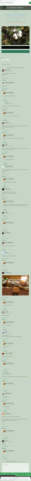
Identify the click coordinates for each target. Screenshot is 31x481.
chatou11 (7, 122)
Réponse (26, 470)
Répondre (4, 80)
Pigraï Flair (7, 232)
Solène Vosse (8, 272)
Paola (6, 440)
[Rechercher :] (5, 5)
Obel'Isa (6, 145)
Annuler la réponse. (22, 461)
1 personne (6, 108)
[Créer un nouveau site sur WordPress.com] (15, 1)
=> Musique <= (15, 51)
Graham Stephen (8, 353)
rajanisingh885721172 (9, 82)
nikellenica (7, 70)
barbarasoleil (8, 393)
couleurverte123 (10, 92)
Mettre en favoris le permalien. (6, 64)
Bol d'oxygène (7, 3)
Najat (6, 252)
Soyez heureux (8, 473)
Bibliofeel (7, 373)
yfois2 (6, 331)
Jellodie (6, 102)
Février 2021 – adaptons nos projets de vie (22, 474)
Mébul (6, 212)
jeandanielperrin (9, 166)
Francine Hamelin (9, 242)
